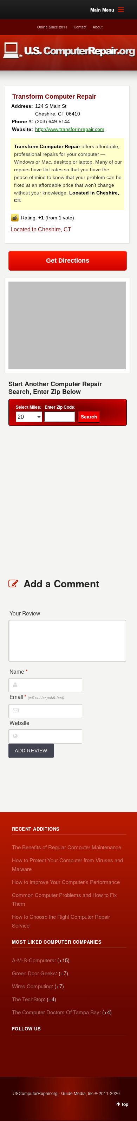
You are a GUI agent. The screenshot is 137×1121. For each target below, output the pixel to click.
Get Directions (67, 260)
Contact (80, 27)
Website (19, 722)
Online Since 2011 (52, 27)
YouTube (64, 1047)
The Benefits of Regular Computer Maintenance (66, 847)
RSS (17, 1047)
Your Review (24, 613)
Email (36, 696)
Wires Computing (32, 986)
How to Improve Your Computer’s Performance (66, 881)
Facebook (48, 1047)
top (125, 1104)
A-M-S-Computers (33, 960)
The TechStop (28, 999)
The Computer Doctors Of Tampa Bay (55, 1012)
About (98, 27)
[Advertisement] (68, 501)
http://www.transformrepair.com (69, 129)
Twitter (33, 1047)
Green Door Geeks (34, 973)
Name (18, 671)
